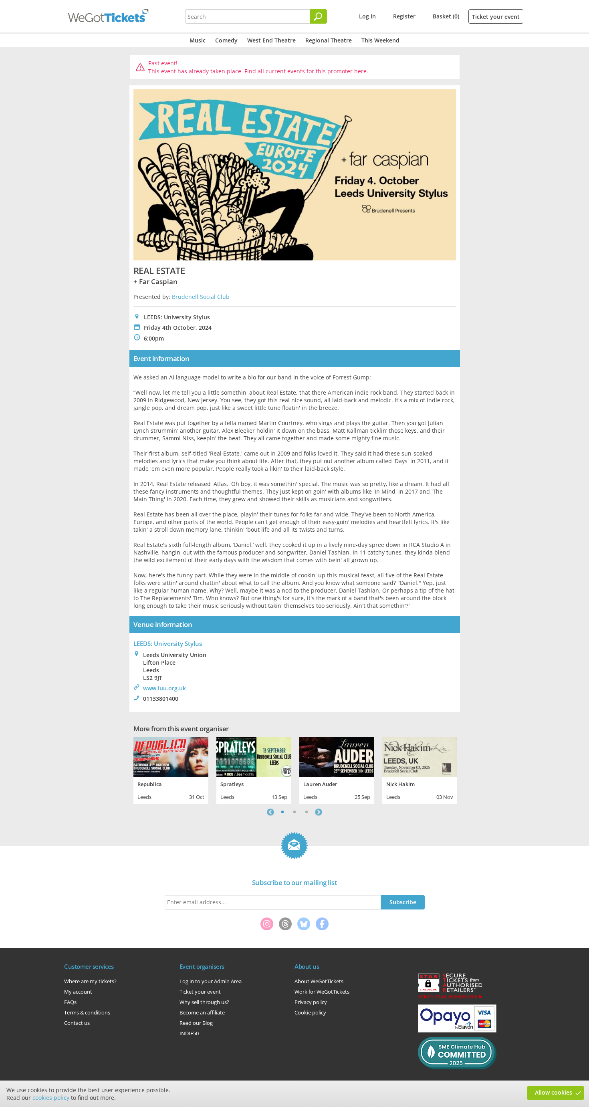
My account (78, 991)
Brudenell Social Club (201, 296)
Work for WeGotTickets (321, 991)
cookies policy (50, 1097)
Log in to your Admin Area (211, 981)
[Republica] (170, 756)
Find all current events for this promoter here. (306, 71)
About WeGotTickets (318, 981)
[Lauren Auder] (336, 756)
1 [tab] (282, 812)
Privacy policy (310, 1002)
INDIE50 (189, 1033)
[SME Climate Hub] (457, 1067)
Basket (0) (446, 16)
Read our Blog (196, 1022)
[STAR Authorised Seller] (450, 998)
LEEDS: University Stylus (167, 643)
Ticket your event (496, 16)
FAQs (70, 1002)
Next (319, 812)
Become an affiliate (202, 1012)
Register (404, 16)
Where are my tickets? (90, 981)
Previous (270, 812)
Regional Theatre (328, 40)
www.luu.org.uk (164, 688)
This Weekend (380, 40)
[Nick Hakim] (419, 756)
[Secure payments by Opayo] (457, 1030)
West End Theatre (271, 40)
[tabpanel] (170, 769)
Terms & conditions (87, 1012)
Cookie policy (310, 1012)
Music (198, 40)
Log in (367, 16)
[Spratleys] (253, 756)
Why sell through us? (204, 1002)
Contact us (77, 1022)
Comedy (226, 40)
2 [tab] (294, 812)
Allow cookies (553, 1092)
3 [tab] (307, 812)
